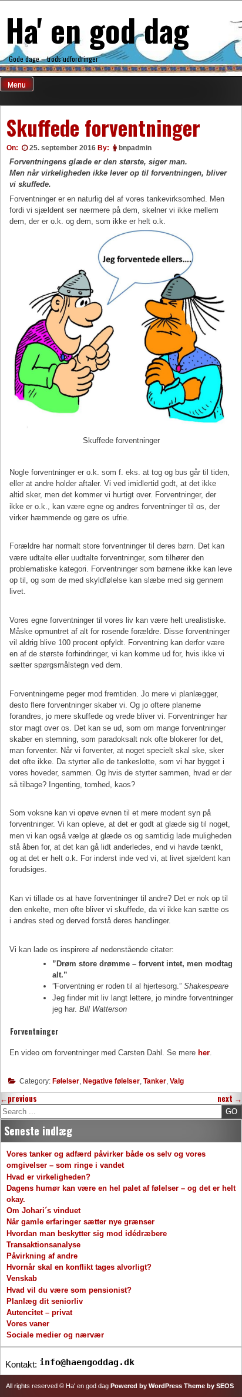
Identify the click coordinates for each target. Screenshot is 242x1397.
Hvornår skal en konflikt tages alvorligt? (79, 1267)
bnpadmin (135, 148)
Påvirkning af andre (42, 1255)
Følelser (65, 1081)
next (229, 1098)
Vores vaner (27, 1323)
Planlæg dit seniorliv (44, 1301)
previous (18, 1098)
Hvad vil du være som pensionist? (69, 1290)
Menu (17, 85)
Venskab (21, 1278)
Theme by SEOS (209, 1385)
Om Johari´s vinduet (43, 1210)
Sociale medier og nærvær (55, 1334)
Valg (177, 1081)
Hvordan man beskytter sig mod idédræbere (86, 1233)
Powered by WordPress (146, 1385)
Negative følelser (111, 1081)
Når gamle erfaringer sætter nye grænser (80, 1221)
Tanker (154, 1081)
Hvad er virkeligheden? (48, 1177)
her (204, 1052)
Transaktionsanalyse (43, 1244)
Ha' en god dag (97, 29)
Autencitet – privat (39, 1312)
